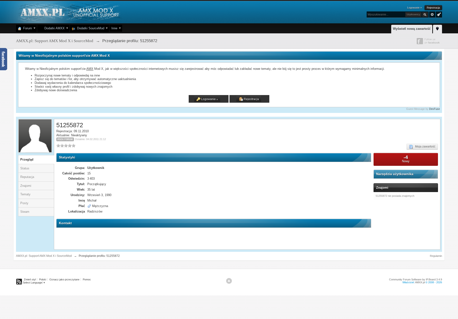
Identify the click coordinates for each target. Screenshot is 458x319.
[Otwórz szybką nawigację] (437, 28)
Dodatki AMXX (53, 28)
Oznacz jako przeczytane (64, 279)
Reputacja (27, 177)
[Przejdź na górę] (229, 281)
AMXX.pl (420, 282)
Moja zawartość (424, 146)
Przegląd (26, 159)
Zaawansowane (432, 14)
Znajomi (25, 185)
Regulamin (436, 255)
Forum (26, 28)
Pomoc (87, 279)
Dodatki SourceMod (89, 28)
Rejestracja (433, 7)
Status (24, 168)
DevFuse (434, 108)
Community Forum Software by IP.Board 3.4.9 (415, 279)
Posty (24, 203)
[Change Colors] (438, 14)
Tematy (25, 194)
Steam (24, 211)
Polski (42, 279)
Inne (114, 28)
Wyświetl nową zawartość (412, 28)
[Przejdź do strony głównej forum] (69, 12)
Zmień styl (30, 279)
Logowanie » (414, 7)
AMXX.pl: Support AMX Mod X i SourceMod (44, 256)
